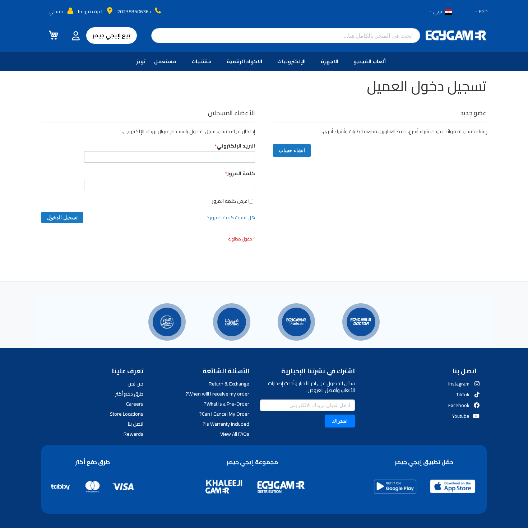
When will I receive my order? (217, 393)
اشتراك (340, 420)
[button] (480, 12)
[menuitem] (371, 61)
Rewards (133, 434)
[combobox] (286, 35)
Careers (134, 403)
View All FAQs (234, 434)
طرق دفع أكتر (129, 393)
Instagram (458, 383)
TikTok (462, 394)
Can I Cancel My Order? (224, 413)
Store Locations (126, 413)
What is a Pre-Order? (226, 403)
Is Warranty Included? (226, 423)
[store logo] (456, 36)
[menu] (264, 61)
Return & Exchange (229, 383)
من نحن (135, 383)
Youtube (460, 416)
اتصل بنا (135, 423)
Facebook (458, 405)
